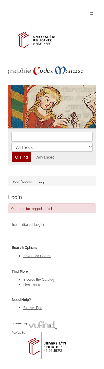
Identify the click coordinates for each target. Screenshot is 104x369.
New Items (31, 284)
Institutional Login (28, 224)
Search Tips (32, 307)
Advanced (45, 157)
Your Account (22, 181)
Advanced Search (37, 255)
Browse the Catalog (38, 279)
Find (23, 157)
